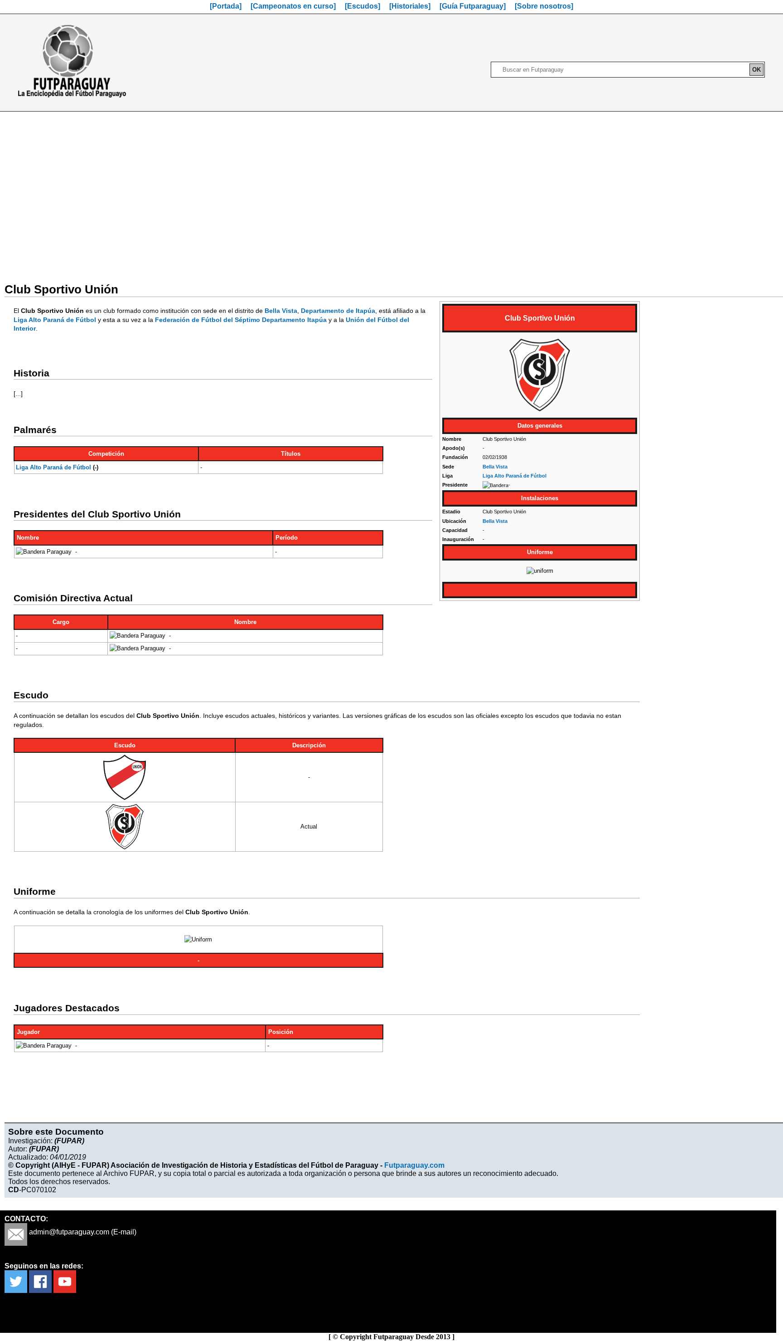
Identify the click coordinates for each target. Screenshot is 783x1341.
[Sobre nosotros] (544, 6)
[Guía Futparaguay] (473, 6)
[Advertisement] (391, 191)
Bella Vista (495, 466)
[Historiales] (409, 6)
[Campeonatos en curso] (293, 6)
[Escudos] (362, 6)
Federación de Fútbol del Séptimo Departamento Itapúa (241, 319)
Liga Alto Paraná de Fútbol (514, 475)
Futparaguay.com (414, 1165)
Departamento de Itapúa (338, 310)
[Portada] (226, 6)
